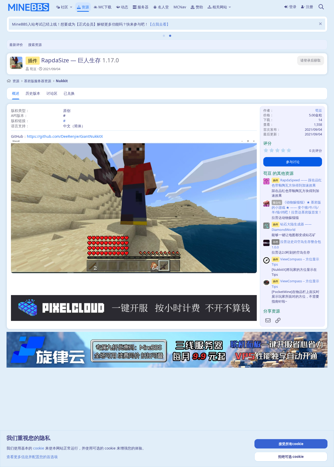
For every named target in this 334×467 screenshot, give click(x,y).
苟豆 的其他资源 (278, 173)
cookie (38, 448)
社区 (64, 6)
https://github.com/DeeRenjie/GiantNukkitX (65, 136)
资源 (85, 6)
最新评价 (16, 44)
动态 (124, 6)
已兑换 (69, 93)
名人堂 (163, 6)
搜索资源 (35, 44)
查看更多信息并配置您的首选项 (32, 456)
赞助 (199, 6)
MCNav (180, 6)
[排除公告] (320, 24)
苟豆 (33, 69)
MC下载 (104, 6)
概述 (15, 93)
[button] (71, 7)
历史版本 (33, 93)
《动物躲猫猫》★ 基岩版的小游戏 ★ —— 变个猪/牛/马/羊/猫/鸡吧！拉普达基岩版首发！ (297, 207)
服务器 (143, 6)
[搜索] (321, 7)
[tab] (164, 36)
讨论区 (51, 93)
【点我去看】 (159, 24)
